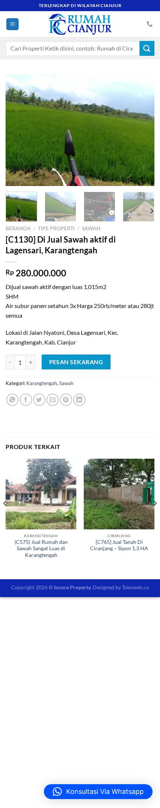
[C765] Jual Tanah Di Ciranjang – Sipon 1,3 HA (119, 545)
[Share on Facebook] (26, 400)
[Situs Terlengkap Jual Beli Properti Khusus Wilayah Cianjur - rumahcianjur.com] (80, 24)
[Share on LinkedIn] (79, 400)
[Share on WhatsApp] (12, 400)
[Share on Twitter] (39, 400)
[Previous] (18, 130)
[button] (98, 791)
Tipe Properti (56, 228)
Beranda (18, 228)
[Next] (142, 130)
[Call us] (150, 24)
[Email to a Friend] (53, 400)
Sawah (91, 228)
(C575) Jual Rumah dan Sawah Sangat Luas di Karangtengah (41, 548)
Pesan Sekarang (76, 362)
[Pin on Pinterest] (66, 400)
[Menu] (12, 24)
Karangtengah (41, 383)
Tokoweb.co (135, 587)
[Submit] (147, 48)
